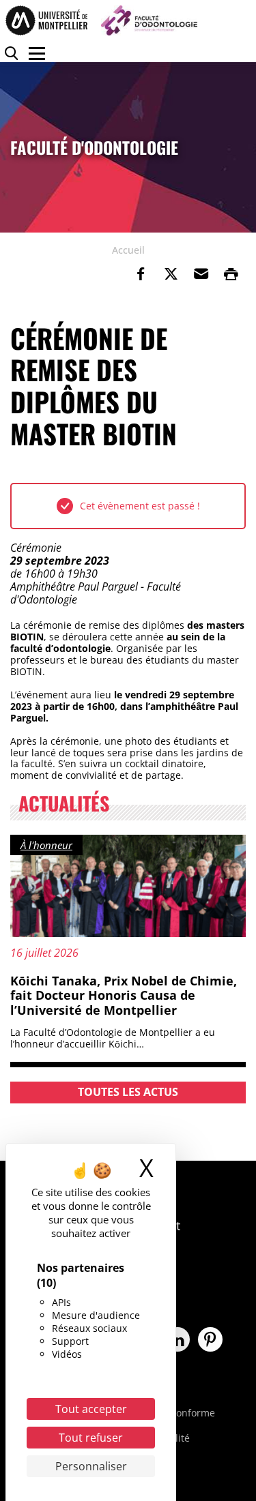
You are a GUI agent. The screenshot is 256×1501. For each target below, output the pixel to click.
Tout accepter (91, 1408)
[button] (201, 274)
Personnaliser (91, 1466)
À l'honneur (46, 845)
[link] (141, 274)
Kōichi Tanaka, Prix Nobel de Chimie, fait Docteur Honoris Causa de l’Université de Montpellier (123, 995)
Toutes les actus (128, 1091)
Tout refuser (91, 1437)
